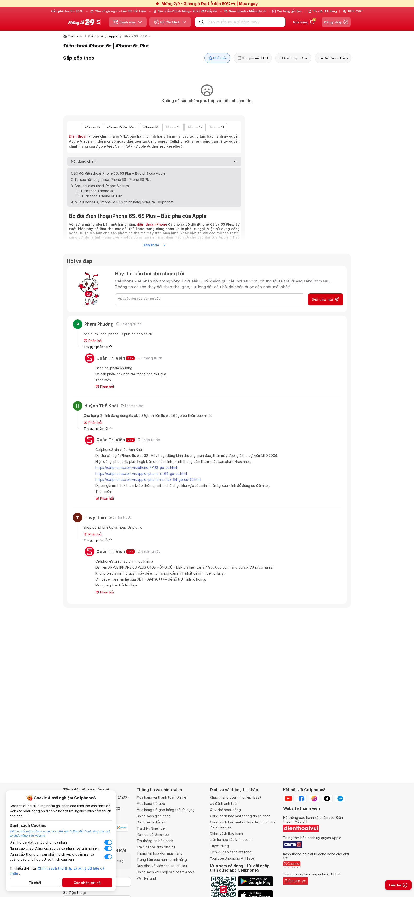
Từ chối (35, 883)
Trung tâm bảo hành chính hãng (162, 859)
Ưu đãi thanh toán (224, 803)
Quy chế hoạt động (225, 810)
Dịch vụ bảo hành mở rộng (231, 852)
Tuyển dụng (219, 846)
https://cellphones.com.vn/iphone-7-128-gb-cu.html (136, 468)
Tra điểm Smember (151, 828)
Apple (113, 36)
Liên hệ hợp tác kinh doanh (231, 840)
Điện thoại (95, 36)
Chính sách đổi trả (151, 822)
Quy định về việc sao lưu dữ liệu (162, 866)
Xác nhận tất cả (87, 883)
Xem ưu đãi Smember (153, 835)
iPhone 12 (195, 127)
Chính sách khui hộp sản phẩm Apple (166, 872)
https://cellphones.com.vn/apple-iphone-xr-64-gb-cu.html (141, 474)
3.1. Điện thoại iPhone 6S (95, 191)
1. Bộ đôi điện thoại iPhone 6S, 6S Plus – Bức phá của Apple (118, 173)
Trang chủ (75, 36)
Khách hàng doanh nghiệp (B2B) (235, 797)
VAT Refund (146, 878)
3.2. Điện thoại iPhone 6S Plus (99, 196)
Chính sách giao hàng (154, 816)
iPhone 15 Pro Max (121, 127)
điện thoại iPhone (152, 224)
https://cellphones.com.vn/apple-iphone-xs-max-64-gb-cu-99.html (148, 479)
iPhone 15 (92, 127)
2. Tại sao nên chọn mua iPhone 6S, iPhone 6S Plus (111, 180)
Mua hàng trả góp (151, 803)
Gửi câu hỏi (322, 299)
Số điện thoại (74, 893)
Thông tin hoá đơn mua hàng (160, 853)
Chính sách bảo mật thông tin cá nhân (240, 816)
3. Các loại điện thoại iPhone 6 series (100, 186)
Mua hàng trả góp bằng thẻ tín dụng (166, 810)
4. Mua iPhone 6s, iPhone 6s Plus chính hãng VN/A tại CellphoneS (122, 202)
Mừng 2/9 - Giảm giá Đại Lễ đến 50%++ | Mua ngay (209, 3)
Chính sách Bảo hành (226, 833)
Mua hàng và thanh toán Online (161, 797)
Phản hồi (94, 341)
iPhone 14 (150, 127)
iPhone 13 (173, 127)
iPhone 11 (217, 127)
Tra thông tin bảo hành (155, 841)
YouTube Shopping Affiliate (232, 858)
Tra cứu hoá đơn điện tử (156, 847)
